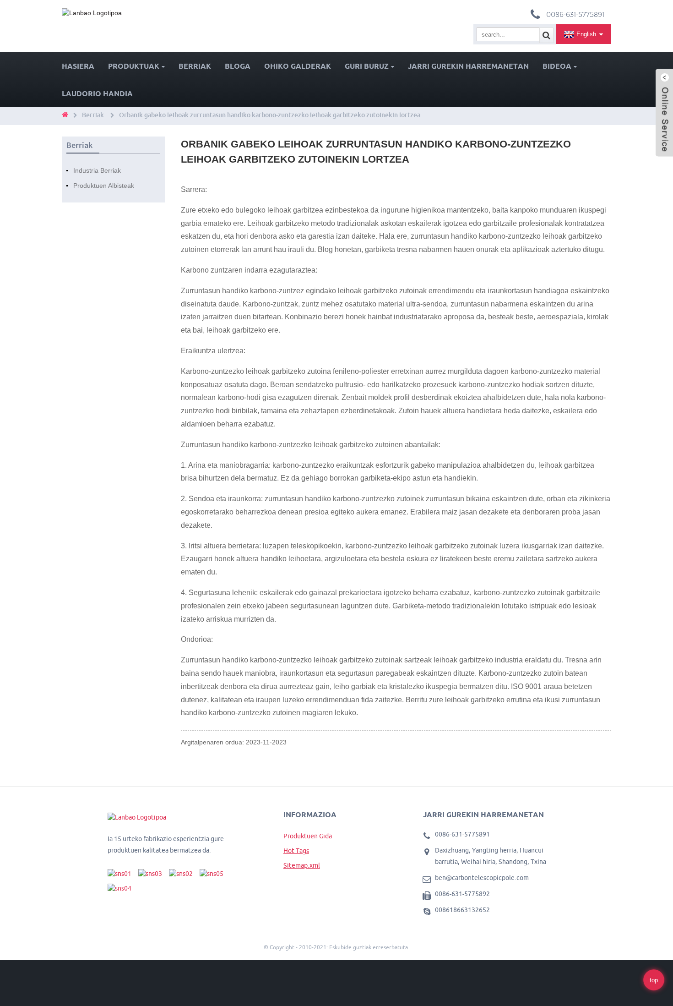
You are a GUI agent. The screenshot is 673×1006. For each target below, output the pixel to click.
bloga (237, 66)
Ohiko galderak (297, 66)
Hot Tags (296, 850)
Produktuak (133, 66)
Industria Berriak (97, 170)
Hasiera (78, 66)
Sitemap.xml (301, 865)
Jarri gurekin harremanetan (468, 66)
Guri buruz (367, 66)
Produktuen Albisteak (103, 185)
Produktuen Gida (307, 836)
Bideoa (557, 66)
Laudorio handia (97, 93)
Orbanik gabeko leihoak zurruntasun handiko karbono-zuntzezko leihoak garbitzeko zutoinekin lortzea (269, 115)
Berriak (195, 66)
